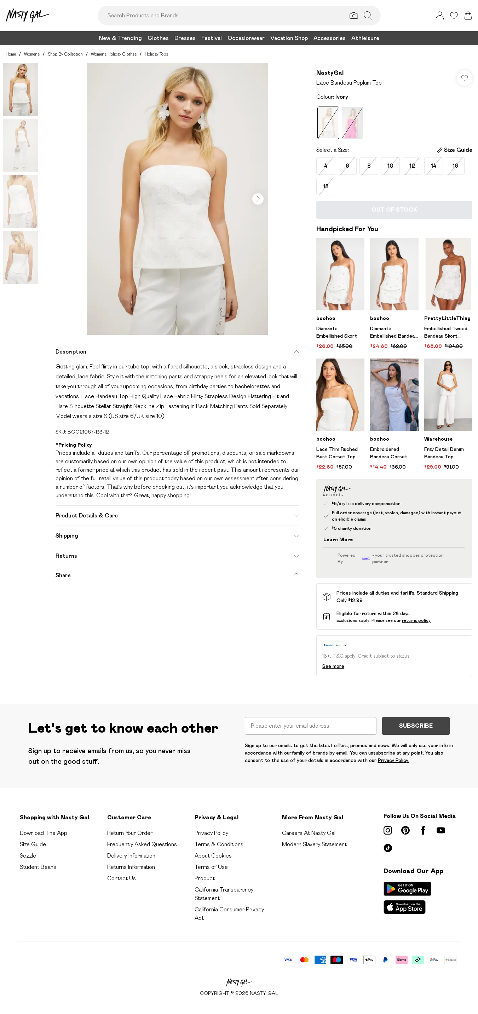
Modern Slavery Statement (314, 844)
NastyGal (330, 73)
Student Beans (38, 867)
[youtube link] (441, 830)
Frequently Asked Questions (142, 844)
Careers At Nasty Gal (308, 833)
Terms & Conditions (219, 844)
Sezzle (28, 856)
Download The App (43, 833)
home (11, 54)
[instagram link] (388, 830)
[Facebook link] (423, 830)
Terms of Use (211, 867)
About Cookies (213, 856)
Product (205, 878)
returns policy (416, 620)
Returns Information (131, 867)
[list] (177, 199)
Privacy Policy (211, 833)
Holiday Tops (156, 54)
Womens (32, 54)
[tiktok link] (388, 848)
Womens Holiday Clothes (114, 54)
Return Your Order (129, 833)
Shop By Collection (65, 54)
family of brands (310, 753)
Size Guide (33, 844)
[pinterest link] (405, 830)
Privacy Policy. (393, 760)
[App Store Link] (407, 898)
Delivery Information (131, 856)
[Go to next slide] (258, 199)
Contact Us (121, 878)
